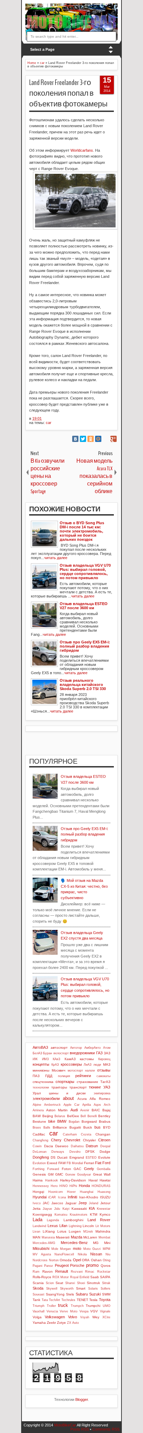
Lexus (53, 1226)
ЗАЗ (107, 1053)
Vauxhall (38, 1311)
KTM (93, 1214)
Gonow (70, 1174)
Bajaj (106, 1110)
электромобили (46, 1098)
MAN (36, 1237)
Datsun (92, 1146)
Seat (59, 1283)
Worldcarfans (81, 150)
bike (51, 1121)
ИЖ (35, 1059)
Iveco (37, 1203)
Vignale (105, 1311)
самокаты (103, 1076)
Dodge (105, 1151)
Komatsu (60, 1214)
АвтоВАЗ (40, 1047)
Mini (107, 1243)
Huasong (104, 1192)
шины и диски (67, 1093)
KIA (92, 1208)
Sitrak (106, 1283)
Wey (95, 1317)
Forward (53, 1169)
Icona (62, 1197)
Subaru (82, 1294)
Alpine (37, 1104)
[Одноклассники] (90, 439)
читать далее (55, 558)
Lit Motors (102, 1226)
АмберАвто (92, 1047)
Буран (47, 1053)
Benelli (92, 1116)
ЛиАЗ (87, 1064)
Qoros (105, 1265)
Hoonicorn (55, 1192)
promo (92, 1265)
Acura (82, 1099)
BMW (61, 1121)
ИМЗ (45, 1059)
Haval (93, 1180)
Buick (87, 1127)
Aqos (97, 1104)
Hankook (51, 1180)
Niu (108, 1254)
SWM (106, 1294)
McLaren (90, 1237)
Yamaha (39, 1322)
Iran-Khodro (88, 1197)
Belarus (59, 1116)
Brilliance (60, 1127)
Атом (106, 1047)
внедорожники (82, 1053)
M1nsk (88, 1231)
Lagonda (53, 1220)
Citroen (104, 1140)
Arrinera (38, 1110)
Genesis (39, 1174)
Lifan (63, 1226)
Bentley (104, 1116)
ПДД (48, 1076)
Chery (56, 1140)
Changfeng (40, 1140)
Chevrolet (72, 1140)
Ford (106, 1163)
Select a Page (42, 49)
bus (97, 1127)
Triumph (38, 1306)
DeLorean (40, 1151)
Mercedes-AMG (44, 1243)
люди (97, 1064)
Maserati (62, 1237)
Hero (54, 1186)
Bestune (39, 1121)
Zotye (61, 1322)
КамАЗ (70, 1059)
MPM (106, 1249)
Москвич (58, 1070)
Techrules (68, 1300)
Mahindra (102, 1231)
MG (96, 1243)
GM (50, 1174)
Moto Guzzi (92, 1249)
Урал (37, 1093)
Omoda (66, 1260)
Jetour (105, 1203)
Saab (94, 1277)
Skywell (51, 1288)
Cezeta (86, 1134)
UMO (106, 1306)
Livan (36, 1231)
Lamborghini (73, 1220)
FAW (62, 1163)
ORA (86, 1260)
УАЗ (106, 1087)
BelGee (73, 1116)
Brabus (104, 1121)
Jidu (57, 1208)
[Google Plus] (113, 439)
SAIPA (105, 1277)
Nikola (82, 1254)
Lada (37, 1219)
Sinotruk (93, 1283)
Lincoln (88, 1226)
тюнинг (95, 1087)
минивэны (41, 1070)
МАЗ (106, 1064)
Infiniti (72, 1197)
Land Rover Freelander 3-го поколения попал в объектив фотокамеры (68, 93)
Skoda (38, 1288)
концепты (41, 1064)
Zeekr (51, 1322)
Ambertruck (52, 1104)
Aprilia (86, 1104)
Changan (102, 1134)
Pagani (37, 1265)
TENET (82, 1300)
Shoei (81, 1283)
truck (63, 1305)
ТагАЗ (105, 1082)
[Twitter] (83, 439)
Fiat (98, 1163)
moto (77, 1248)
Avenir (84, 1110)
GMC (59, 1174)
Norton (54, 1260)
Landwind (39, 1226)
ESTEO (91, 1157)
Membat (104, 1237)
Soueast (38, 1294)
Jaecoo (57, 1203)
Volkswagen (55, 1317)
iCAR (52, 1197)
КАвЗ (56, 1059)
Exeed (52, 1163)
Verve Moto (68, 1311)
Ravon (47, 1271)
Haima (38, 1180)
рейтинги (83, 1076)
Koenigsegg (42, 1214)
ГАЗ (99, 1053)
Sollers (105, 1288)
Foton (66, 1169)
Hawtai (105, 1180)
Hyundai (40, 1197)
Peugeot (62, 1265)
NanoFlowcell (64, 1254)
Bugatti (75, 1127)
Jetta (37, 1208)
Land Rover (98, 1220)
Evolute (104, 1157)
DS (53, 1157)
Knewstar (103, 1208)
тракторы (59, 1087)
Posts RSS (79, 1429)
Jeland (93, 1203)
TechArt (54, 1300)
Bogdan (74, 1121)
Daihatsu (77, 1146)
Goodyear (84, 1174)
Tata (45, 1300)
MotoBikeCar (65, 1425)
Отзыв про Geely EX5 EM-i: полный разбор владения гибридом (84, 834)
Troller (51, 1306)
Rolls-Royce (42, 1277)
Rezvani (77, 1271)
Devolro (75, 1151)
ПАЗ (36, 1076)
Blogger (81, 1399)
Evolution (39, 1163)
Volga (37, 1317)
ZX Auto (73, 1322)
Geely (89, 1169)
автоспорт (59, 1047)
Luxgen (75, 1231)
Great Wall (102, 1174)
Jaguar (70, 1203)
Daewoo (61, 1146)
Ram (36, 1271)
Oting (106, 1260)
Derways (57, 1151)
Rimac (89, 1271)
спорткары (65, 1082)
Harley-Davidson (73, 1180)
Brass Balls (41, 1127)
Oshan (96, 1260)
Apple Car (71, 1104)
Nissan (96, 1254)
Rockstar (103, 1271)
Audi (74, 1110)
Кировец (104, 1059)
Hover (71, 1192)
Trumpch (77, 1306)
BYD (106, 1127)
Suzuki (95, 1294)
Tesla (93, 1300)
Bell (83, 1116)
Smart (80, 1288)
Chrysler (89, 1140)
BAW (37, 1116)
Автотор (76, 1047)
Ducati (62, 1157)
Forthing (38, 1169)
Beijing (47, 1116)
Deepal (105, 1146)
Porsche (77, 1265)
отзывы (103, 1070)
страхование (87, 1082)
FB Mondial (75, 1163)
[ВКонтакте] (75, 439)
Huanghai (86, 1192)
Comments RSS (105, 1429)
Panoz (48, 1265)
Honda (84, 1186)
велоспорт (61, 1053)
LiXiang (49, 1231)
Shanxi (70, 1283)
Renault (61, 1271)
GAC (77, 1169)
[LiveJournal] (106, 439)
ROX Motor (60, 1277)
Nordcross (40, 1260)
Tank (36, 1300)
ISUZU (105, 1197)
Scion (50, 1283)
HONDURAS (101, 1186)
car (48, 423)
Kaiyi (65, 1208)
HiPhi (73, 1186)
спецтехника (43, 1082)
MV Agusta (42, 1254)
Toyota (104, 1300)
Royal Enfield (79, 1277)
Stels (70, 1294)
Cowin (37, 1146)
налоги (90, 1070)
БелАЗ (37, 1053)
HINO (63, 1186)
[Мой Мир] (98, 439)
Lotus (61, 1231)
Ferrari (89, 1163)
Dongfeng (41, 1157)
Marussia (48, 1237)
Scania (38, 1283)
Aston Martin (57, 1110)
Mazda (76, 1237)
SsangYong (55, 1294)
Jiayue (47, 1208)
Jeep (82, 1203)
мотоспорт (75, 1070)
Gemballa (103, 1169)
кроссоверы (71, 1064)
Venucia (52, 1311)
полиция (64, 1076)
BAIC (96, 1110)
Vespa (84, 1311)
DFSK (90, 1151)
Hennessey (41, 1186)
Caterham (70, 1134)
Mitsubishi (41, 1248)
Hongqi (38, 1192)
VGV (94, 1311)
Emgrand (76, 1157)
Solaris (93, 1288)
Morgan (65, 1249)
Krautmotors (78, 1214)
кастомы (87, 1059)
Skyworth (67, 1288)
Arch (107, 1104)
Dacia (48, 1146)
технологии (41, 1087)
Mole (54, 1249)
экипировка (102, 1093)
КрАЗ (55, 1064)
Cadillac (39, 1134)
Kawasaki (79, 1208)
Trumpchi (93, 1306)
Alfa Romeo (100, 1099)
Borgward (89, 1121)
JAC (46, 1203)
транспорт (78, 1087)
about (68, 1098)
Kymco (105, 1214)
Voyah (84, 1317)
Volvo (72, 1317)
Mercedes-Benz (74, 1243)
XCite (106, 1317)
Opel (77, 1260)
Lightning (75, 1226)
